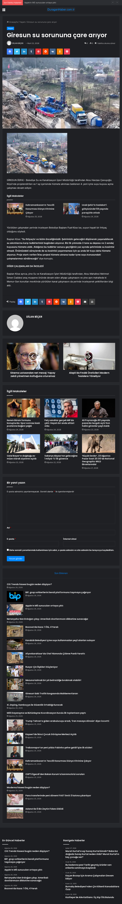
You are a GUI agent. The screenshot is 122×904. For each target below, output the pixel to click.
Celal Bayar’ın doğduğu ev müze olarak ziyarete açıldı (21, 457)
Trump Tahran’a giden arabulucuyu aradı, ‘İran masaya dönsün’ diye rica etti (67, 720)
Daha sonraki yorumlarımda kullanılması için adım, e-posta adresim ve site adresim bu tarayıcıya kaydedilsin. (61, 550)
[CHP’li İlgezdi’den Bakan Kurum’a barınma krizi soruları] (15, 778)
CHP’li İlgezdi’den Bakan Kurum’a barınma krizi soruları (55, 774)
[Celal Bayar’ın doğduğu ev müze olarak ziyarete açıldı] (23, 443)
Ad (9, 527)
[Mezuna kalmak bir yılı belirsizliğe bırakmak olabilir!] (15, 684)
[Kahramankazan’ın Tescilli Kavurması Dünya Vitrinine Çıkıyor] (15, 208)
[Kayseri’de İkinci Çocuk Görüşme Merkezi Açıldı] (15, 738)
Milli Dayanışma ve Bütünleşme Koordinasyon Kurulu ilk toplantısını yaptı (46, 712)
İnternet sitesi (69, 539)
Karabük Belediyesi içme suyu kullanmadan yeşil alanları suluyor (60, 640)
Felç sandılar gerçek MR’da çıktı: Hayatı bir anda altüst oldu (59, 423)
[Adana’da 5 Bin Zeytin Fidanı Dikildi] (15, 813)
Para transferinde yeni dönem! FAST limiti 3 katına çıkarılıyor (58, 795)
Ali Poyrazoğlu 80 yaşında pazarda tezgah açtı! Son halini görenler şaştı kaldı (96, 423)
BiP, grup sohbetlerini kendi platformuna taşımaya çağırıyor (58, 592)
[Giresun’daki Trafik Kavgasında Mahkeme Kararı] (15, 696)
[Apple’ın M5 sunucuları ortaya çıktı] (15, 609)
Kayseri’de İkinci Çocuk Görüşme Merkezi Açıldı (50, 734)
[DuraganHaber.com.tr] (61, 9)
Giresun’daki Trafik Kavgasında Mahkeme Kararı (51, 693)
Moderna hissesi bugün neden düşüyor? (28, 787)
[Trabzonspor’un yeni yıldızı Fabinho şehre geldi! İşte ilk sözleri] (15, 751)
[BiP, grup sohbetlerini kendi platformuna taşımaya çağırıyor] (15, 596)
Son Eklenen (61, 573)
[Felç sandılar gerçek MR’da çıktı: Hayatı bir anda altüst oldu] (61, 408)
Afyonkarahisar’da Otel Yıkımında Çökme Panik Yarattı (55, 653)
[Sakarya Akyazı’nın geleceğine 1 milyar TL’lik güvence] (61, 443)
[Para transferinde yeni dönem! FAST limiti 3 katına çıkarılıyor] (15, 799)
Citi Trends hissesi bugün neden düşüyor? (29, 584)
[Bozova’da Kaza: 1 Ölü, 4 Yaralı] (15, 631)
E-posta (11, 539)
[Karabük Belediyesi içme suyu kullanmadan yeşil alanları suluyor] (15, 644)
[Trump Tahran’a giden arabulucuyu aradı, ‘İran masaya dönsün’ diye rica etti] (15, 725)
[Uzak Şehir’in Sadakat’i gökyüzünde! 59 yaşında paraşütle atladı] (71, 208)
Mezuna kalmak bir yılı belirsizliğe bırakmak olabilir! (53, 680)
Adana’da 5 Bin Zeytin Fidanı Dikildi (44, 808)
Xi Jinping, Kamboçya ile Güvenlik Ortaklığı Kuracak (35, 704)
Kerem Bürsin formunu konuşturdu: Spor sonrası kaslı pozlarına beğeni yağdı (23, 423)
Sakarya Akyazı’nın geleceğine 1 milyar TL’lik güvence (61, 457)
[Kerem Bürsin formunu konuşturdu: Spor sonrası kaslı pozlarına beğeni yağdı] (23, 408)
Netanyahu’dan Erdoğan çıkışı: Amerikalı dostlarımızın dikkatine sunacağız (47, 618)
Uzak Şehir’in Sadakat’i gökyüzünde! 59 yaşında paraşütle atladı (95, 208)
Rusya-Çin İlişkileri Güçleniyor (41, 666)
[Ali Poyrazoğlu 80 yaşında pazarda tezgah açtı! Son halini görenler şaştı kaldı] (98, 408)
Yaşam (22, 22)
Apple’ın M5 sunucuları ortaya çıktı (40, 2)
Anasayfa (13, 22)
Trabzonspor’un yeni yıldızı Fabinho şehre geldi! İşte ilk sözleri (58, 747)
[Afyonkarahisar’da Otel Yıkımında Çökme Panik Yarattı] (15, 657)
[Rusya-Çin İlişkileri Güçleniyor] (15, 671)
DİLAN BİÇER (17, 43)
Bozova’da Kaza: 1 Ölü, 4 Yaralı (41, 627)
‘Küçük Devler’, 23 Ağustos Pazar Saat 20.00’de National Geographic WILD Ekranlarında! (98, 460)
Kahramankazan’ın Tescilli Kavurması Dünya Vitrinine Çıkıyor (40, 208)
